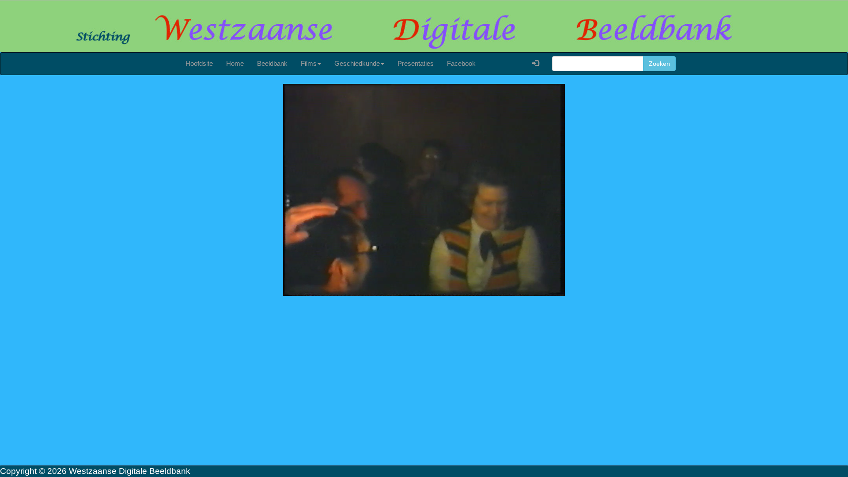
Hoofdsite (199, 63)
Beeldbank (272, 63)
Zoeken (659, 63)
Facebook (461, 63)
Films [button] (309, 63)
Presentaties (416, 63)
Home (235, 63)
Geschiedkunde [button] (357, 63)
